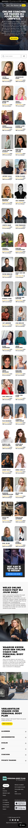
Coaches (5, 791)
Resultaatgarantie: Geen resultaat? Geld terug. (14, 1)
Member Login (6, 793)
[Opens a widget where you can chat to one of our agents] (22, 825)
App (16, 791)
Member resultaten (19, 785)
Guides (4, 809)
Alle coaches (14, 38)
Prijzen (4, 795)
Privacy (20, 822)
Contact (6, 785)
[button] (20, 5)
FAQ (4, 788)
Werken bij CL (6, 807)
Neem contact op (7, 723)
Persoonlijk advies (19, 789)
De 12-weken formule (20, 787)
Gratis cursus (18, 794)
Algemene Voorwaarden (11, 822)
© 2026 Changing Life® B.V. (14, 817)
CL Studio (5, 800)
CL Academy (6, 802)
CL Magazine (6, 804)
